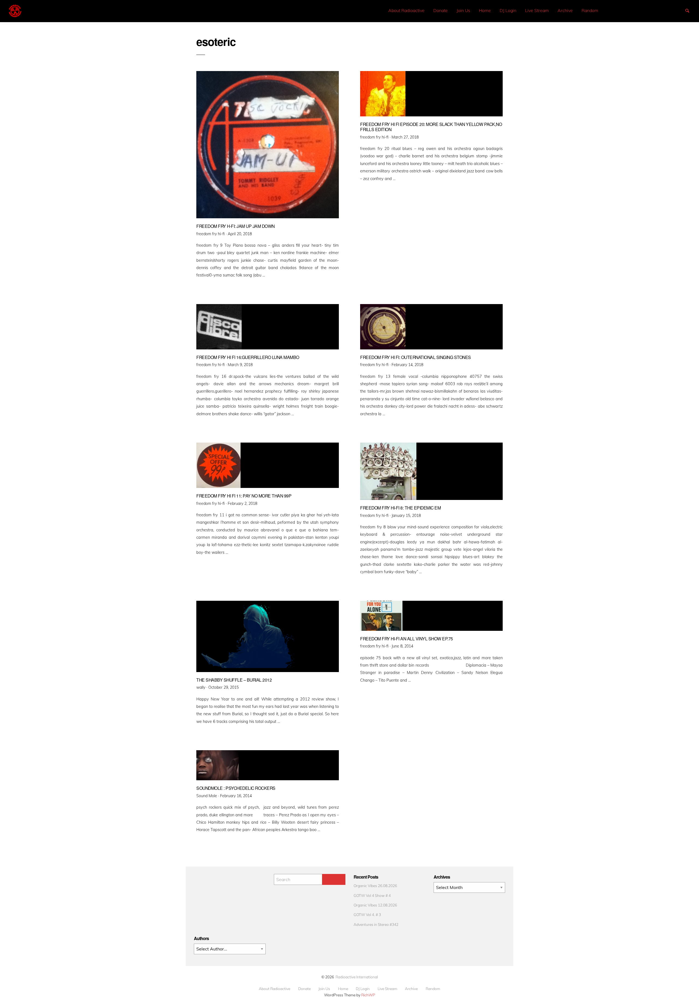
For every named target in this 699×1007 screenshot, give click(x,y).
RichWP (368, 995)
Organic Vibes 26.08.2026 (375, 885)
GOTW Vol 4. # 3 (367, 914)
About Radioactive (406, 10)
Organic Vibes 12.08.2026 (375, 905)
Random (590, 10)
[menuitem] (406, 10)
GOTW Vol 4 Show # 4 (372, 895)
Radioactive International (357, 976)
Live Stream (537, 10)
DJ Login (508, 10)
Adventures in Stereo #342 (376, 924)
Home (485, 10)
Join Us (463, 10)
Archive (565, 10)
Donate (440, 10)
